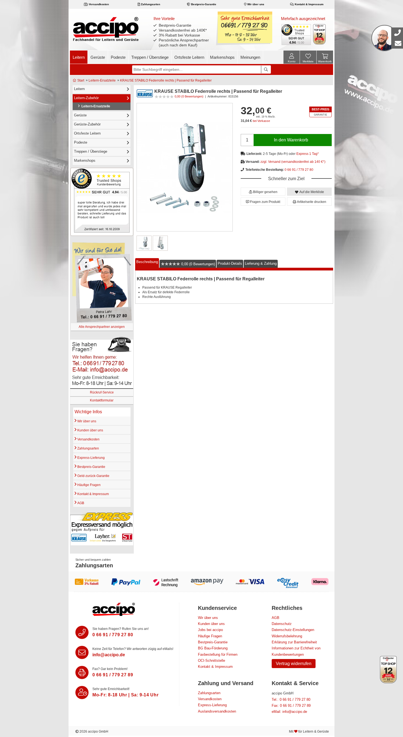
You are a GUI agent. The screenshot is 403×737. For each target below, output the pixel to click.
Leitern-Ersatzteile (102, 80)
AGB (80, 503)
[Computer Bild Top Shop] (320, 34)
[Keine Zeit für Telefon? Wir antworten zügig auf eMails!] (82, 652)
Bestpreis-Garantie (203, 4)
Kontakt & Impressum (308, 4)
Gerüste (97, 57)
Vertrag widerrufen (293, 663)
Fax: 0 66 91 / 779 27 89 (291, 706)
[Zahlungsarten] (201, 581)
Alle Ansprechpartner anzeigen (102, 327)
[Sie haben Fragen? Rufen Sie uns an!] (82, 632)
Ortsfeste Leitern (189, 57)
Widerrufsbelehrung (287, 636)
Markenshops (222, 57)
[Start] (105, 29)
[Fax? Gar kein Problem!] (82, 672)
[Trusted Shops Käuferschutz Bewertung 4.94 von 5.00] (296, 34)
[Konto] (291, 57)
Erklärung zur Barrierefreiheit (294, 642)
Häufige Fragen (88, 485)
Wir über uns (255, 4)
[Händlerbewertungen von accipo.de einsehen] (101, 202)
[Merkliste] (308, 58)
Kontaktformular (101, 400)
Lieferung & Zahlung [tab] (261, 263)
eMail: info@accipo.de (289, 712)
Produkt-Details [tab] (230, 263)
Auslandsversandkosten (217, 711)
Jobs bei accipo (210, 630)
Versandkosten (98, 4)
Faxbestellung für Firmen (217, 654)
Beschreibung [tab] (147, 262)
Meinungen (250, 57)
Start (80, 80)
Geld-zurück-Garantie (92, 476)
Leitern (79, 57)
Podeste (118, 57)
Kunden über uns (89, 430)
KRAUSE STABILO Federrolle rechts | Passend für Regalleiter (166, 80)
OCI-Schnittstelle (211, 660)
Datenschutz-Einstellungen (293, 630)
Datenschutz (282, 624)
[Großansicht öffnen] (184, 167)
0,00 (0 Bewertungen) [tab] (197, 264)
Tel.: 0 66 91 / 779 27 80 (291, 699)
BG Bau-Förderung (213, 648)
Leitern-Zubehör (86, 98)
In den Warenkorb (291, 140)
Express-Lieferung (90, 458)
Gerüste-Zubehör (87, 124)
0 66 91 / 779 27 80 (299, 170)
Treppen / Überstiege (150, 57)
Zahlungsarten (150, 4)
